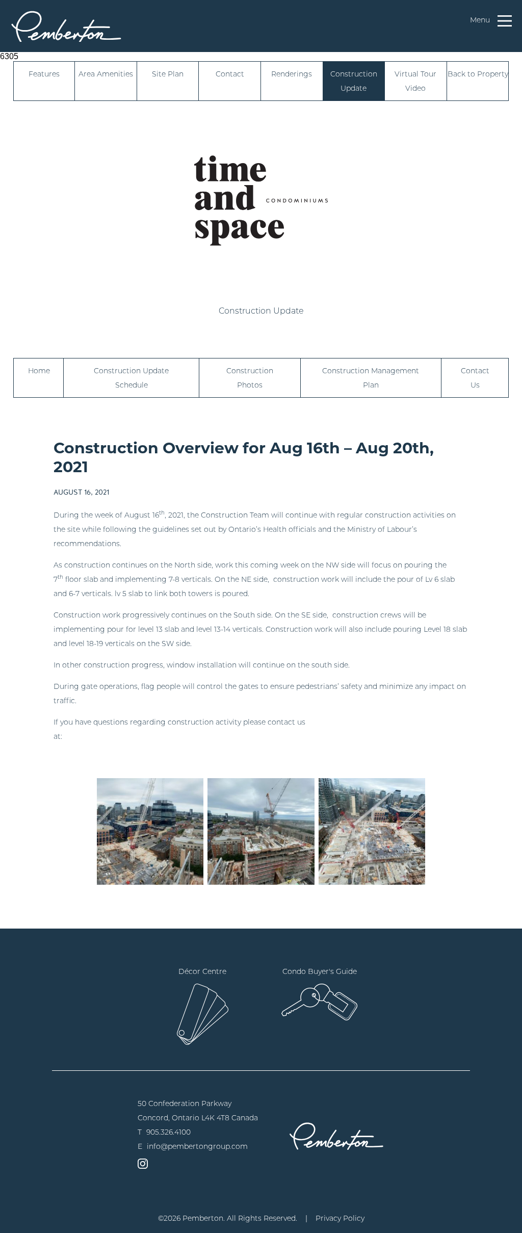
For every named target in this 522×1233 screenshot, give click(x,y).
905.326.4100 (168, 1132)
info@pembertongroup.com (197, 1146)
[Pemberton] (336, 1135)
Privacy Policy (340, 1218)
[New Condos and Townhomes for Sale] (66, 26)
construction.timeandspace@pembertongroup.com (156, 736)
